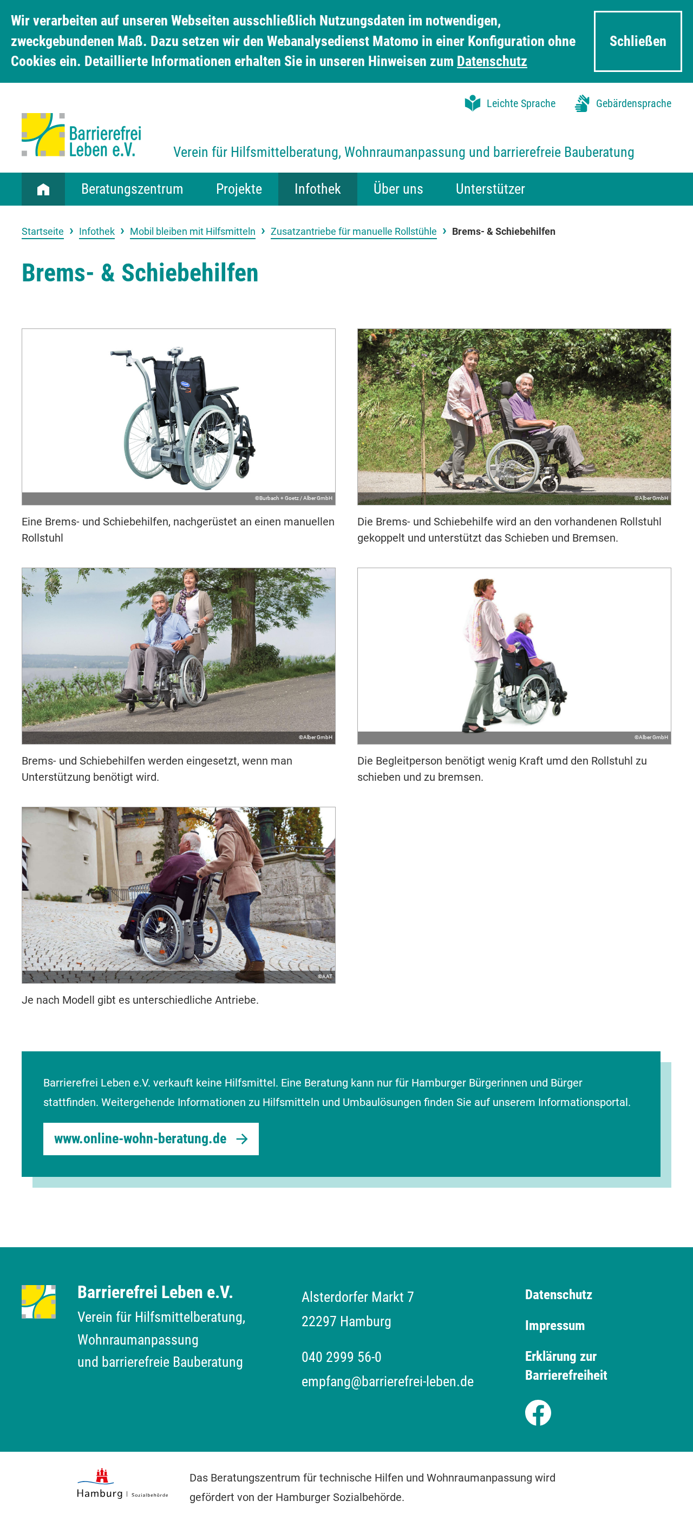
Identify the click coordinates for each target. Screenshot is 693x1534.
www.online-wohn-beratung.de (140, 1138)
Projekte (239, 189)
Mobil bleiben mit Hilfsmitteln (193, 231)
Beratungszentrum (132, 189)
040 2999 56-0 (342, 1357)
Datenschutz (492, 61)
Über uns (398, 189)
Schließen (638, 41)
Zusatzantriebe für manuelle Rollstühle (354, 231)
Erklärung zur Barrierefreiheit (566, 1365)
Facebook (538, 1410)
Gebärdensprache (633, 103)
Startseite (43, 189)
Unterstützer (490, 189)
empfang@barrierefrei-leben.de (388, 1381)
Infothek (318, 189)
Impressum (555, 1325)
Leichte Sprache (521, 103)
